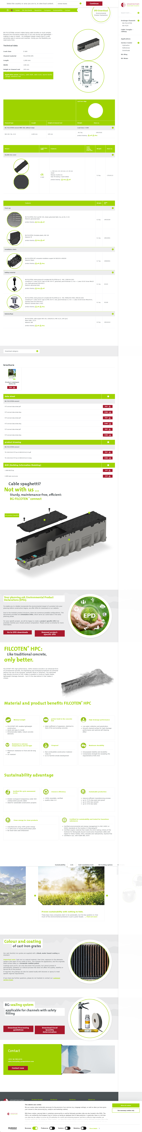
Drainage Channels (128, 20)
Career (17, 10)
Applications (125, 39)
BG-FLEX (125, 25)
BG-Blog (124, 54)
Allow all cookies (126, 1105)
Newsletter (38, 10)
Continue (94, 3)
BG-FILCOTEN (127, 23)
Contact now (18, 1068)
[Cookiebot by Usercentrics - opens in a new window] (12, 1128)
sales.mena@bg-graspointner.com (21, 1061)
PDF (11, 387)
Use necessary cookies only (126, 1110)
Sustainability (57, 10)
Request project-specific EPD (50, 633)
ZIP (106, 470)
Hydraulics (125, 45)
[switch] (52, 1128)
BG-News (124, 58)
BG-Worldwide (27, 10)
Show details (93, 1128)
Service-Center (126, 43)
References (126, 48)
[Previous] (35, 895)
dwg (95, 135)
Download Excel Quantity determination (49, 1030)
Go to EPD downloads (17, 632)
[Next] (107, 895)
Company (47, 10)
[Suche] (138, 13)
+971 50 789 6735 (15, 1059)
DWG (106, 412)
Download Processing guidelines (18, 1029)
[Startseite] (8, 10)
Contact (67, 10)
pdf (91, 135)
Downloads (126, 50)
